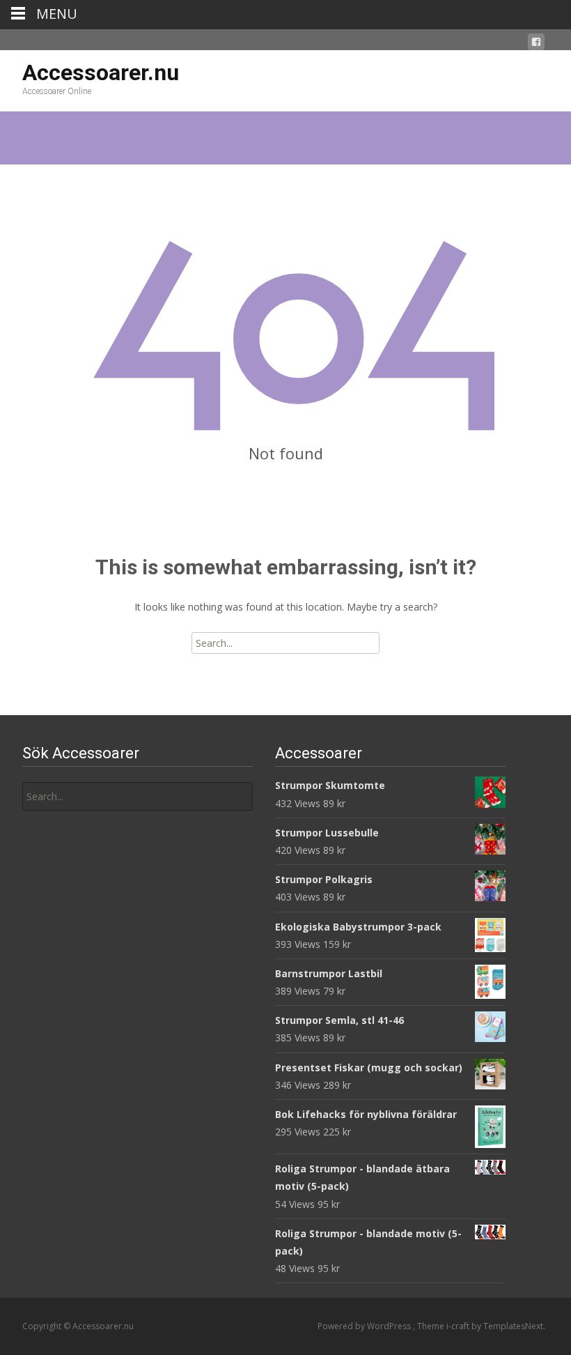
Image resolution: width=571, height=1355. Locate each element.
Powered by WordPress (365, 1326)
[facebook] (536, 44)
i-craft (458, 1326)
